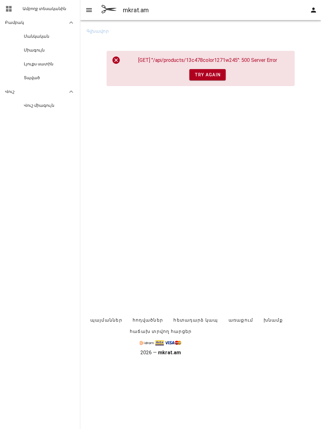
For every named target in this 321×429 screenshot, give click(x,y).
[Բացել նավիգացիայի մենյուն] (89, 10)
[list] (40, 58)
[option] (40, 22)
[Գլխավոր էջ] (109, 10)
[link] (40, 9)
